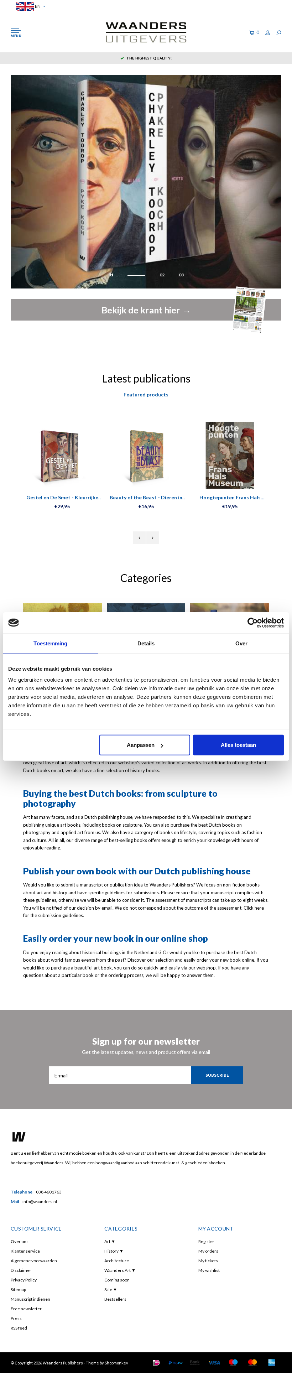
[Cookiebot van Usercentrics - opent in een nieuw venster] (252, 622)
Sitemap (18, 1289)
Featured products (146, 394)
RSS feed (19, 1328)
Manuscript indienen (30, 1299)
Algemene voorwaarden (34, 1260)
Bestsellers (115, 1299)
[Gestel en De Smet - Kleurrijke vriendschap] (62, 455)
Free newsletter (26, 1308)
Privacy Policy (24, 1280)
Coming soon (117, 1280)
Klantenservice (25, 1251)
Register (206, 1241)
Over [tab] (241, 643)
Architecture (116, 1260)
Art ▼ (109, 1241)
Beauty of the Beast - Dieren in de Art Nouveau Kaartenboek (146, 497)
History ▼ (114, 1251)
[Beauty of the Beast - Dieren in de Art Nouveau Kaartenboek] (146, 455)
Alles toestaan (238, 745)
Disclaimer (21, 1270)
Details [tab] (146, 643)
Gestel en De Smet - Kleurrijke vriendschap (62, 497)
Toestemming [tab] (50, 643)
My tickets (208, 1260)
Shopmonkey (116, 1363)
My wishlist (209, 1270)
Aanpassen (141, 745)
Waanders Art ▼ (120, 1270)
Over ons (19, 1241)
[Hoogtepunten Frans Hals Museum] (229, 455)
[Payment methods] (156, 1363)
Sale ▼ (110, 1289)
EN (37, 6)
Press (16, 1318)
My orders (208, 1251)
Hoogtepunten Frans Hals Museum (230, 497)
